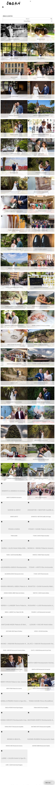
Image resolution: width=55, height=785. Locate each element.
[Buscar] (51, 19)
